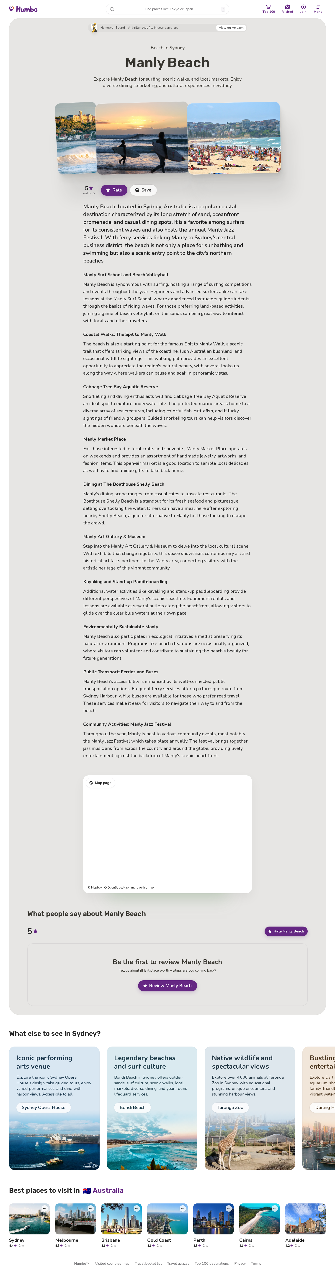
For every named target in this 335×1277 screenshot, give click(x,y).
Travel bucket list (148, 1263)
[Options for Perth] (229, 1208)
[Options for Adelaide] (321, 1208)
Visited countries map (112, 1263)
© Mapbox (95, 888)
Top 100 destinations (212, 1263)
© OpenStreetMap (116, 888)
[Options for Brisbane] (137, 1208)
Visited (287, 12)
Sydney (177, 48)
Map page (103, 782)
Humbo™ (82, 1263)
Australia (103, 1190)
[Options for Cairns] (275, 1208)
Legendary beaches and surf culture (144, 1062)
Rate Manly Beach (289, 931)
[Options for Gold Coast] (183, 1208)
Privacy (240, 1263)
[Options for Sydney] (44, 1208)
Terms (256, 1263)
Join (303, 12)
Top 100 (269, 12)
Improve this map (142, 888)
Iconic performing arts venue (44, 1062)
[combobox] (167, 9)
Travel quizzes (178, 1263)
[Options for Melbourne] (91, 1208)
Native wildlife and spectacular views (242, 1062)
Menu (318, 12)
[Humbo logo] (23, 9)
